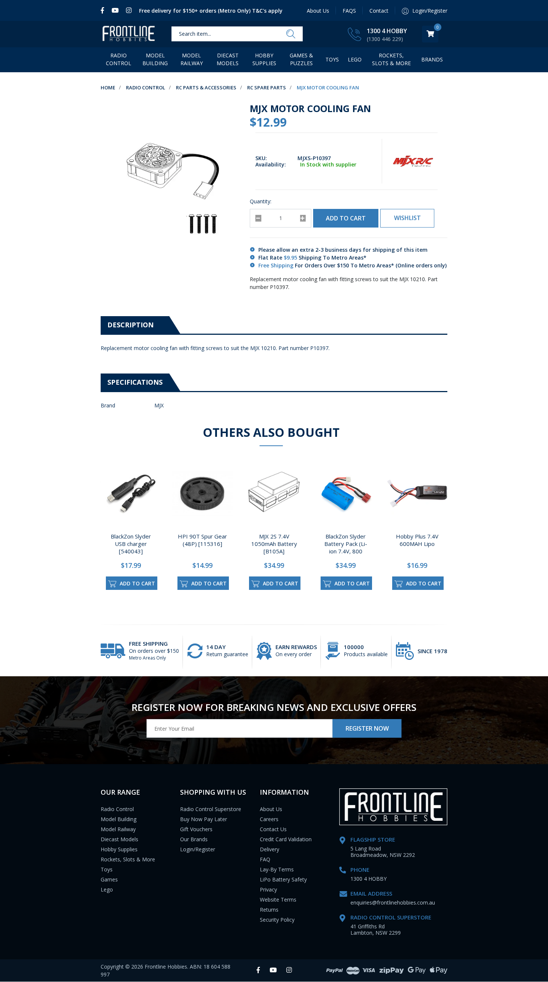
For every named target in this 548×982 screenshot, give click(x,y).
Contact (378, 10)
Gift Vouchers (196, 829)
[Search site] (291, 34)
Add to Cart (346, 218)
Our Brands (194, 839)
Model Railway (191, 59)
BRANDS (432, 59)
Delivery (269, 849)
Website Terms (278, 899)
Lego (107, 889)
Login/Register (197, 849)
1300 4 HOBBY (387, 31)
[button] (407, 218)
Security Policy (277, 919)
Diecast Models (228, 59)
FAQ (265, 859)
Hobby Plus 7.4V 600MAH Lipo (417, 540)
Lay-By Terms (277, 869)
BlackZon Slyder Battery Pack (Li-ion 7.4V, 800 (345, 544)
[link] (104, 10)
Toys (332, 59)
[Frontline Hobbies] (129, 34)
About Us (318, 10)
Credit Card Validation (286, 839)
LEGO (355, 59)
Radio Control (118, 59)
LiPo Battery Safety (283, 879)
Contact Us (273, 829)
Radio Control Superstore (210, 809)
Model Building (155, 59)
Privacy (268, 889)
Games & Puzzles (301, 59)
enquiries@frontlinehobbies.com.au (392, 902)
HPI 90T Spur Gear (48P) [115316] (202, 540)
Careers (269, 819)
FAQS (349, 10)
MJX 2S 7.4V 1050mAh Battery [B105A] (274, 544)
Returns (269, 909)
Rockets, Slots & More (391, 59)
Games (109, 879)
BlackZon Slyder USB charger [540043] (131, 544)
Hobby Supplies (264, 59)
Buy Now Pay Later (203, 819)
